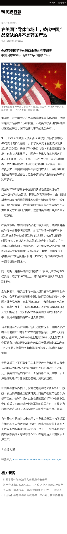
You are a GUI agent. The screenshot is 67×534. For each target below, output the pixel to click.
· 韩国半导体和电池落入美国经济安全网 (24, 479)
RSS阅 (52, 3)
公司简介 (62, 3)
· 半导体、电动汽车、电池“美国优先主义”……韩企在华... (33, 489)
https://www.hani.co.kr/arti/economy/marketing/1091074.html (33, 459)
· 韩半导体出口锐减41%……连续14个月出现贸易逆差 (32, 484)
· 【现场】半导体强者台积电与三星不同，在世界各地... (33, 495)
